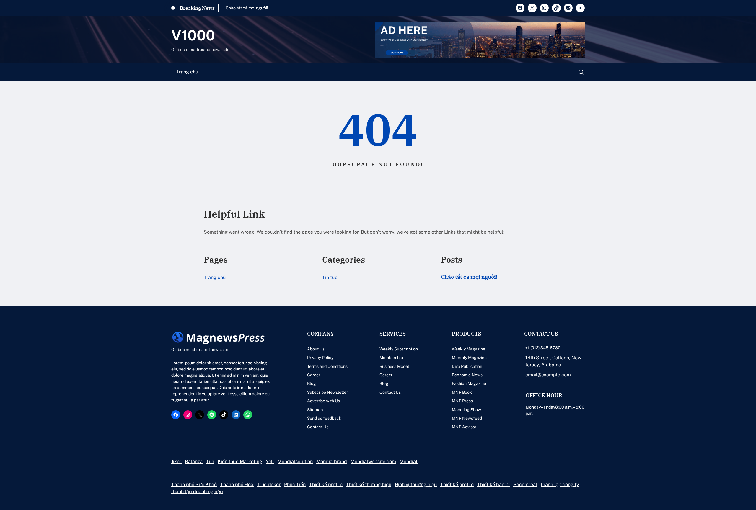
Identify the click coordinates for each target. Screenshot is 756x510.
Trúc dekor (269, 484)
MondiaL (409, 461)
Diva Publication (467, 366)
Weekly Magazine (468, 349)
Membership (391, 357)
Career (313, 375)
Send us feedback (324, 418)
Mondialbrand (331, 461)
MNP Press (462, 401)
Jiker (176, 461)
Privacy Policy (320, 357)
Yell (270, 461)
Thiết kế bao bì (493, 484)
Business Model (394, 366)
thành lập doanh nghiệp (197, 491)
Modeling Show (466, 409)
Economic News (467, 375)
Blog (311, 383)
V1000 (193, 35)
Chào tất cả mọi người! (247, 8)
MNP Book (462, 392)
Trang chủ (187, 72)
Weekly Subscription (398, 349)
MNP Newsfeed (467, 418)
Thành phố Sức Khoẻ (194, 484)
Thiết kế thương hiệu (368, 484)
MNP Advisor (464, 426)
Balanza (194, 461)
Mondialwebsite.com (373, 461)
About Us (316, 349)
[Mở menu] (581, 72)
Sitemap (315, 409)
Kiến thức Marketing (240, 461)
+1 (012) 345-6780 (543, 347)
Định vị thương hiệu (416, 484)
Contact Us (317, 426)
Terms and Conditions (327, 366)
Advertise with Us (323, 401)
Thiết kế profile (326, 484)
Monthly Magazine (469, 357)
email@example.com (548, 375)
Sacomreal (525, 484)
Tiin (210, 461)
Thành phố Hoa (237, 484)
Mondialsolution (295, 461)
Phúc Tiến (295, 484)
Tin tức (330, 277)
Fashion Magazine (469, 383)
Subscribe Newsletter (327, 392)
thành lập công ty (560, 484)
